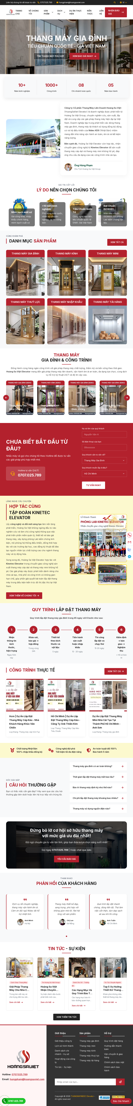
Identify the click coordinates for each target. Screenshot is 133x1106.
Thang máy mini (87, 1046)
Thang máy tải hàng (89, 1060)
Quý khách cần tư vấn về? (93, 455)
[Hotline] (129, 535)
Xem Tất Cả (117, 242)
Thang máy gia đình (89, 1041)
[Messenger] (129, 556)
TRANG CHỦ (18, 12)
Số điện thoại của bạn (91, 442)
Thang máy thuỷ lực (89, 1055)
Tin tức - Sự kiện (63, 1067)
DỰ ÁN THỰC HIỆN (75, 12)
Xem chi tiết (14, 1002)
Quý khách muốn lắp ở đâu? (94, 468)
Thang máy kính (87, 1050)
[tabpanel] (19, 398)
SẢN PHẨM (46, 12)
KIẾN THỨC (90, 12)
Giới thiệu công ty (63, 1041)
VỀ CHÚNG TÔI (34, 12)
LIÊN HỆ (101, 12)
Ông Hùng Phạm (83, 165)
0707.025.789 (46, 2)
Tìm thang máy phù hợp (50, 56)
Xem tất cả (114, 671)
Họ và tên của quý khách (93, 428)
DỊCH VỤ (59, 12)
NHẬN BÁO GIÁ (113, 12)
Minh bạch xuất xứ (21, 212)
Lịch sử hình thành (64, 1046)
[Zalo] (129, 549)
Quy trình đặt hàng (113, 1041)
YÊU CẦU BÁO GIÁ (66, 859)
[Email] (129, 542)
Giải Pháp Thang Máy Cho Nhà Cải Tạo (19, 990)
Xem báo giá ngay (83, 56)
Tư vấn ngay (93, 485)
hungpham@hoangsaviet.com (71, 2)
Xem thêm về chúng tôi (22, 595)
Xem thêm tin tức (66, 1017)
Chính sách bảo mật (114, 1062)
